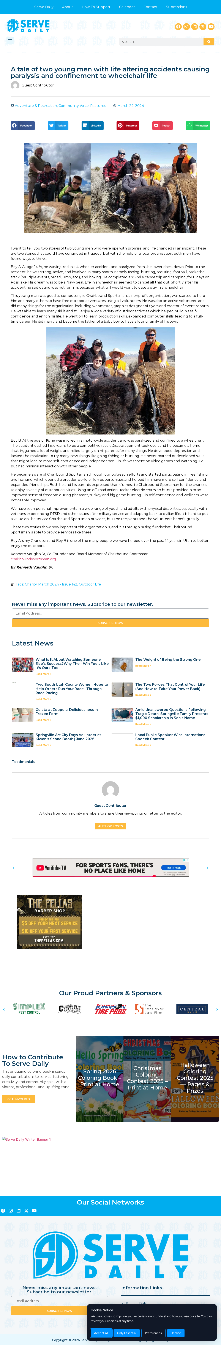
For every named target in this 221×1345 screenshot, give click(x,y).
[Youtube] (211, 26)
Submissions (176, 7)
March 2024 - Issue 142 (57, 584)
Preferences (153, 1333)
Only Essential (126, 1333)
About (67, 7)
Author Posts (110, 826)
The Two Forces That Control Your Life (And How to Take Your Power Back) (170, 687)
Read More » (44, 673)
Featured (98, 106)
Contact (150, 7)
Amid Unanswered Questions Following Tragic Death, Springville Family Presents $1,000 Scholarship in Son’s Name (171, 714)
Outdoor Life (90, 584)
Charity (31, 584)
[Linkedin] (194, 26)
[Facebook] (178, 26)
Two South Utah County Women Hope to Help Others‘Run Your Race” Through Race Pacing (72, 689)
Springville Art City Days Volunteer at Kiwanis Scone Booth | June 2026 (68, 737)
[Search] (209, 41)
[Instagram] (186, 26)
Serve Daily (44, 7)
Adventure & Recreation (36, 106)
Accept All (101, 1333)
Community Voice (73, 106)
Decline (176, 1333)
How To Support (96, 7)
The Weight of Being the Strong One (168, 660)
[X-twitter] (202, 26)
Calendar (127, 7)
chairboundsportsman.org (33, 559)
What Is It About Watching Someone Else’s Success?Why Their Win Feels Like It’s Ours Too (72, 664)
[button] (10, 40)
